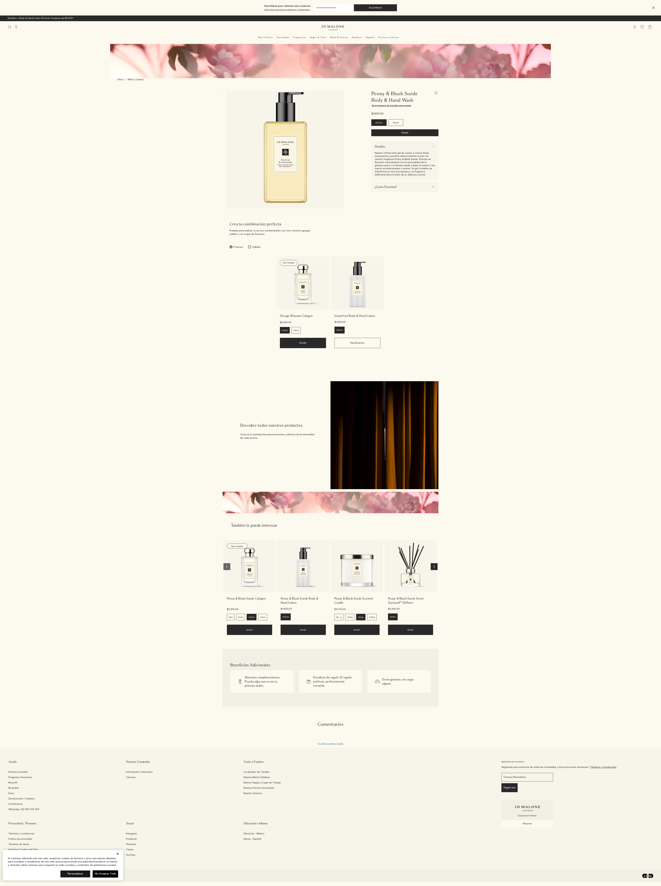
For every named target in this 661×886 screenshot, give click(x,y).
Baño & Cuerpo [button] (339, 37)
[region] (63, 865)
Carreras (131, 777)
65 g (339, 617)
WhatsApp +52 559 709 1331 (23, 809)
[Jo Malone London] (332, 27)
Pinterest (131, 844)
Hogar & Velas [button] (318, 37)
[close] (652, 8)
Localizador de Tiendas (256, 772)
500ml (379, 122)
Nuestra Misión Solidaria (257, 777)
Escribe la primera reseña (330, 744)
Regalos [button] (370, 37)
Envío (11, 793)
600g (361, 617)
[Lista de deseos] (436, 93)
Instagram (131, 833)
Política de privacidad (20, 839)
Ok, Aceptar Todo (105, 873)
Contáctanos (15, 804)
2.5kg (372, 617)
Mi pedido (13, 788)
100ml (396, 122)
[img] (635, 27)
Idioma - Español (252, 839)
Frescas (238, 247)
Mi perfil (12, 782)
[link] (302, 283)
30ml (295, 330)
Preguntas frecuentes (20, 777)
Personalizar (75, 873)
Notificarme (357, 343)
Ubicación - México (254, 833)
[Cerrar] (118, 854)
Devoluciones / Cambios (21, 799)
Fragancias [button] (299, 37)
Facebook (131, 839)
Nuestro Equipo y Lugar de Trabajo (262, 782)
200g (350, 617)
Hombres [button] (357, 37)
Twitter (130, 849)
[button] (653, 8)
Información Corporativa (139, 772)
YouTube (130, 855)
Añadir (405, 132)
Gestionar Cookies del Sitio (23, 849)
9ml (231, 617)
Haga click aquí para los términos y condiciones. (287, 9)
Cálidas (256, 247)
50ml (240, 617)
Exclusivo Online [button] (389, 37)
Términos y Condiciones (603, 767)
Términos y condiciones (21, 833)
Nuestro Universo (253, 793)
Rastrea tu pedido (18, 772)
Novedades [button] (283, 37)
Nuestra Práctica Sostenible (259, 788)
